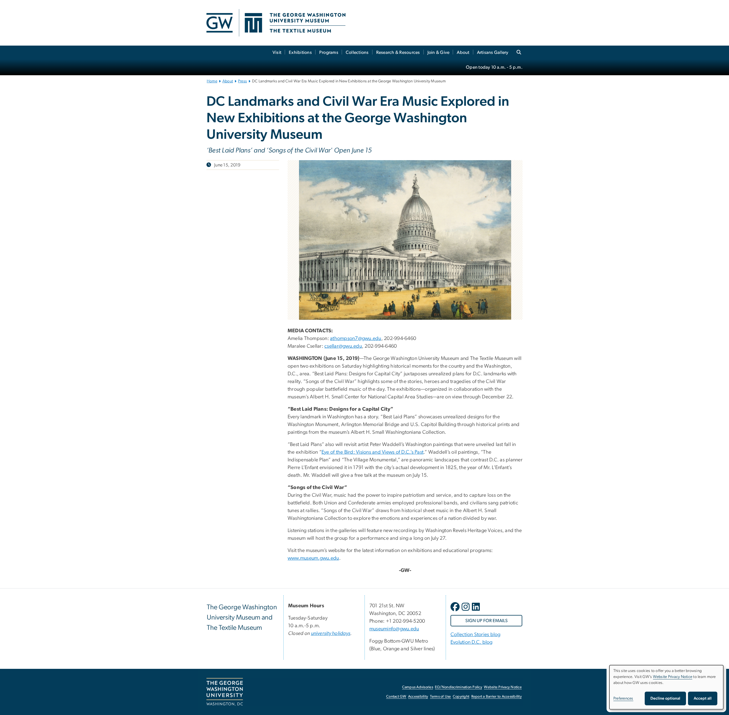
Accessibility (418, 696)
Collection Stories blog (475, 634)
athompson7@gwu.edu (355, 338)
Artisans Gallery (493, 52)
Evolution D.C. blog (471, 642)
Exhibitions (300, 52)
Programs (328, 52)
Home (212, 81)
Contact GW (396, 696)
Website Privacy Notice (503, 687)
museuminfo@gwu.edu (394, 629)
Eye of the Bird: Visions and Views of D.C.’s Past (372, 452)
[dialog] (666, 687)
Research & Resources (398, 52)
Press (242, 81)
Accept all (703, 698)
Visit (277, 52)
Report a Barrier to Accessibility (496, 696)
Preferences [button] (623, 698)
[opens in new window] (455, 611)
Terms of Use (440, 696)
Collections (357, 52)
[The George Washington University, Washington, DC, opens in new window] (224, 692)
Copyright (461, 696)
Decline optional (665, 698)
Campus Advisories (417, 687)
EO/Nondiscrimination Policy (458, 687)
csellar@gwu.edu (343, 346)
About (463, 52)
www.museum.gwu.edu (313, 558)
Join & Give (438, 52)
